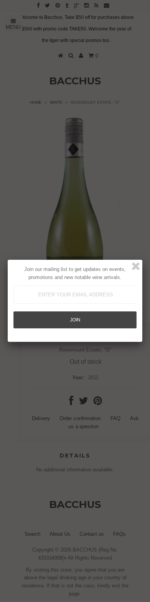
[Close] (136, 266)
